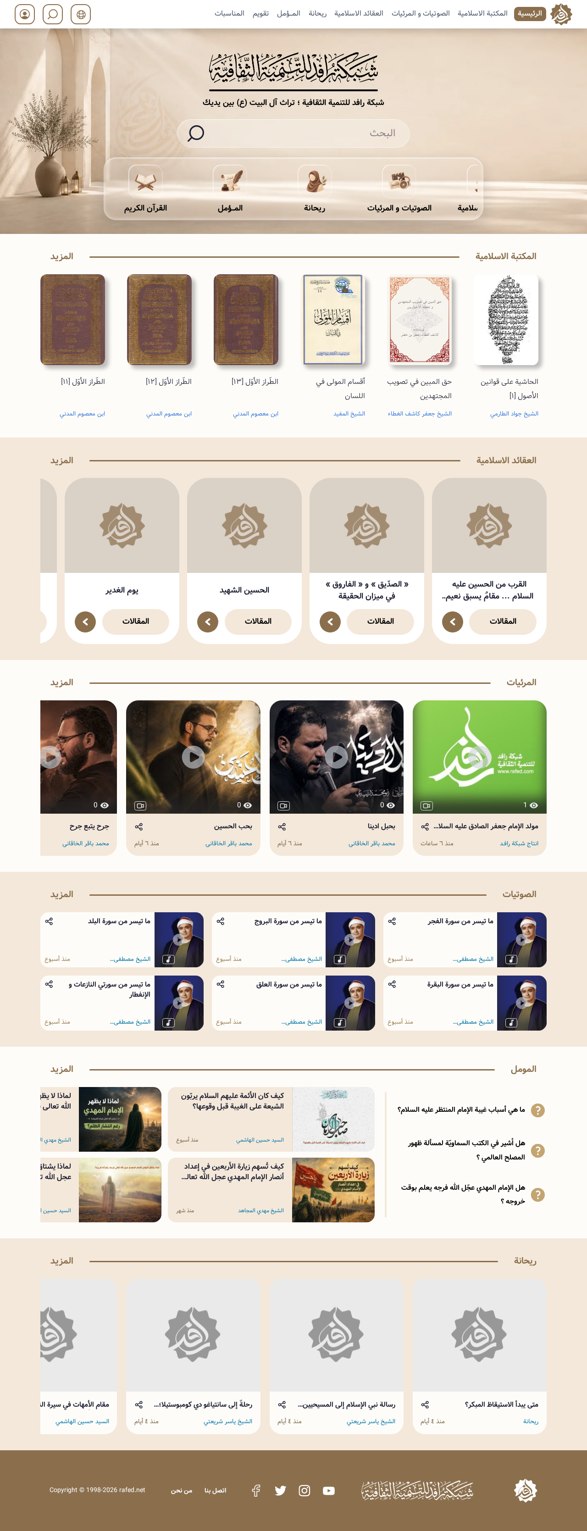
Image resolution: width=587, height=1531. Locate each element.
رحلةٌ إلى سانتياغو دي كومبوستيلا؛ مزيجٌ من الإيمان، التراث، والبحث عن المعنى (200, 1405)
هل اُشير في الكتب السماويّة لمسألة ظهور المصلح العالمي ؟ (466, 1150)
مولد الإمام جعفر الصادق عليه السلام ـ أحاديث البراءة (485, 826)
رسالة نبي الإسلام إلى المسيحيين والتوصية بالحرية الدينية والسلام (349, 1405)
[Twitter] (280, 1491)
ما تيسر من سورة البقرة (460, 985)
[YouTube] (329, 1491)
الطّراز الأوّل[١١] (83, 382)
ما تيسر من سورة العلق (289, 985)
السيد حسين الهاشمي (260, 1140)
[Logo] (526, 1490)
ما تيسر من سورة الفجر (460, 921)
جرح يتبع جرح (89, 826)
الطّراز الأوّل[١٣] (255, 382)
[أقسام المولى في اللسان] (332, 319)
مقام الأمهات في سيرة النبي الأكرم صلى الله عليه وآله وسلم (61, 1405)
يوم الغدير (121, 590)
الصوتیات (520, 895)
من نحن (181, 1491)
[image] (489, 525)
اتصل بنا (215, 1491)
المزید (61, 257)
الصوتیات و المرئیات (421, 13)
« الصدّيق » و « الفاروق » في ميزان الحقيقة (367, 591)
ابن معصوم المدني (255, 414)
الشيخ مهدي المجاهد (261, 1210)
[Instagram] (304, 1491)
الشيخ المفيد (349, 414)
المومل (524, 1069)
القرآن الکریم (145, 208)
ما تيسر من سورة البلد (119, 921)
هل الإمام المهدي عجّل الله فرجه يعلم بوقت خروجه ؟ (463, 1195)
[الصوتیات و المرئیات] (399, 181)
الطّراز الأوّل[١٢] (169, 382)
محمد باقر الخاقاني (372, 844)
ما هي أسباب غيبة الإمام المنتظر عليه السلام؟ (461, 1109)
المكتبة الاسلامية (483, 13)
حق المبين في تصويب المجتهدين (419, 389)
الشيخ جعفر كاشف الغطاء (420, 414)
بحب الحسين (233, 826)
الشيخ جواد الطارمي (514, 414)
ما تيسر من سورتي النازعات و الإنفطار (109, 990)
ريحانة (318, 13)
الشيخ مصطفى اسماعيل (475, 959)
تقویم (261, 13)
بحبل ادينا (381, 826)
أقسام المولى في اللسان (340, 389)
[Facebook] (256, 1491)
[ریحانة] (315, 181)
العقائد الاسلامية (358, 13)
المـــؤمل (288, 13)
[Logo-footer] (417, 1491)
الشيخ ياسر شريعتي (371, 1422)
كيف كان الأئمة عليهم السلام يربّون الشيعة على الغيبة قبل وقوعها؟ (232, 1101)
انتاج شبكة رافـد (519, 844)
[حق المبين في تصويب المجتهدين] (419, 319)
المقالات (503, 622)
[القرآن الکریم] (145, 181)
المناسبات (229, 13)
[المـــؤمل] (230, 181)
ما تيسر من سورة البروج (288, 921)
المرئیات (522, 683)
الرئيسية (530, 13)
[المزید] (452, 621)
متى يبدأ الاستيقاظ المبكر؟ (501, 1405)
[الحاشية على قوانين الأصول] (506, 319)
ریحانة (314, 208)
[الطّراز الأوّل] (246, 319)
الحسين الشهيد (244, 590)
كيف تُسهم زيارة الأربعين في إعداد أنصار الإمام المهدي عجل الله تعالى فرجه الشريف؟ (232, 1177)
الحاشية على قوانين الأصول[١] (509, 389)
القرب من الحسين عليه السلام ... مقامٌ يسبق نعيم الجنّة (489, 591)
